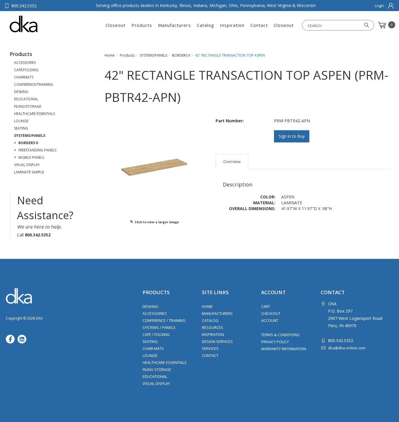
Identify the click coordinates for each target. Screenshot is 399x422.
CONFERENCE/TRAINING (33, 84)
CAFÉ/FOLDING (26, 69)
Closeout (115, 25)
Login (379, 5)
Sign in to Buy (292, 136)
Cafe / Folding (156, 334)
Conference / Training (164, 320)
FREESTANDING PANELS (37, 150)
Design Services (217, 341)
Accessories (155, 313)
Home (207, 306)
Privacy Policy (275, 341)
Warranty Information (283, 348)
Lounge (150, 355)
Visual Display (156, 383)
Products (141, 25)
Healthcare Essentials (165, 362)
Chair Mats (153, 348)
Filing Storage (157, 369)
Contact (259, 25)
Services (210, 348)
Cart (265, 306)
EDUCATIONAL (26, 99)
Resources (212, 327)
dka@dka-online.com (346, 347)
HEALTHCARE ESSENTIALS (34, 113)
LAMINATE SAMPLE (29, 172)
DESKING (21, 91)
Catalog (205, 25)
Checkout (270, 313)
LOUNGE (21, 120)
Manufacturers (174, 25)
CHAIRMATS (23, 77)
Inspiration (232, 25)
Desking (150, 306)
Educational (155, 376)
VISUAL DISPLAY (27, 164)
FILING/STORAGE (27, 106)
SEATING (21, 128)
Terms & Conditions (280, 334)
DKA (38, 23)
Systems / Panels (159, 327)
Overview (232, 161)
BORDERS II (28, 142)
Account (269, 320)
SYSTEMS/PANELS (29, 135)
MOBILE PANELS (31, 157)
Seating (150, 341)
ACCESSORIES (25, 62)
